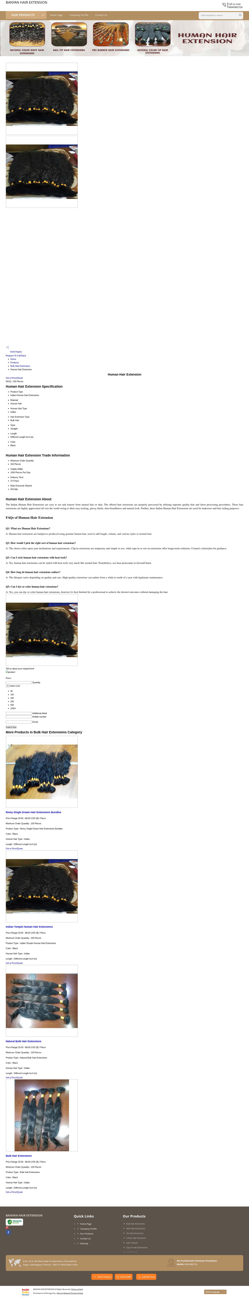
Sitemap (84, 1243)
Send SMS (125, 1276)
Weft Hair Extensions (135, 1228)
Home (13, 359)
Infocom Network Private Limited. (70, 1293)
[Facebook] (8, 1233)
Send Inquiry (16, 351)
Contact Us (101, 15)
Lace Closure (132, 1242)
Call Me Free (148, 1276)
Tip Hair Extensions (135, 1233)
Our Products (23, 15)
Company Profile (79, 15)
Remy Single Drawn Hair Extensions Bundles (33, 812)
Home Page (56, 15)
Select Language (213, 1292)
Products (14, 362)
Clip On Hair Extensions (137, 1247)
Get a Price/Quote (14, 378)
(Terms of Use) (77, 1289)
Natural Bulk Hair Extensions (23, 1041)
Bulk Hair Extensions (20, 366)
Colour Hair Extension (136, 1238)
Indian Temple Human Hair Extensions (29, 926)
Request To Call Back (16, 355)
